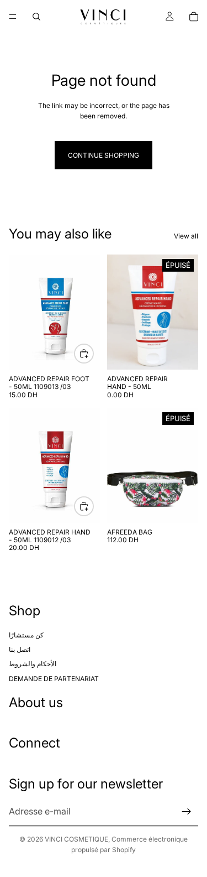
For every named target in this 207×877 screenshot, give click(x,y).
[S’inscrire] (186, 811)
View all (186, 236)
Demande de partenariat (54, 678)
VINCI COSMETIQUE (76, 839)
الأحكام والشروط (32, 664)
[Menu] (12, 16)
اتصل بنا (19, 649)
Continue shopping (103, 155)
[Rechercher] (36, 16)
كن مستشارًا (26, 635)
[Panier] (194, 16)
